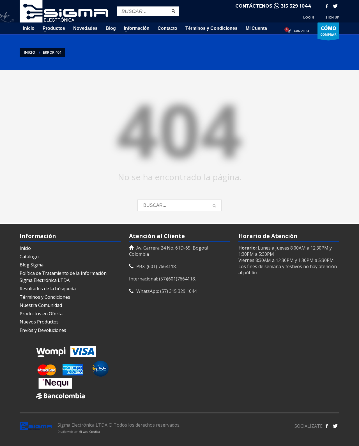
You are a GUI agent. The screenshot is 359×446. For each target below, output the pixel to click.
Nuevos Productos (39, 322)
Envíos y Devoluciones (43, 330)
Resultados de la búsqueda (48, 289)
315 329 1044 (296, 6)
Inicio (25, 248)
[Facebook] (327, 6)
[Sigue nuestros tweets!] (335, 426)
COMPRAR (328, 31)
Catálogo (29, 256)
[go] (173, 11)
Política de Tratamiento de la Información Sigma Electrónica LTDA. (63, 277)
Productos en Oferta (41, 314)
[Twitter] (335, 6)
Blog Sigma (31, 265)
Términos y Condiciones (45, 297)
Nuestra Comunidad (41, 305)
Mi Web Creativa (89, 432)
